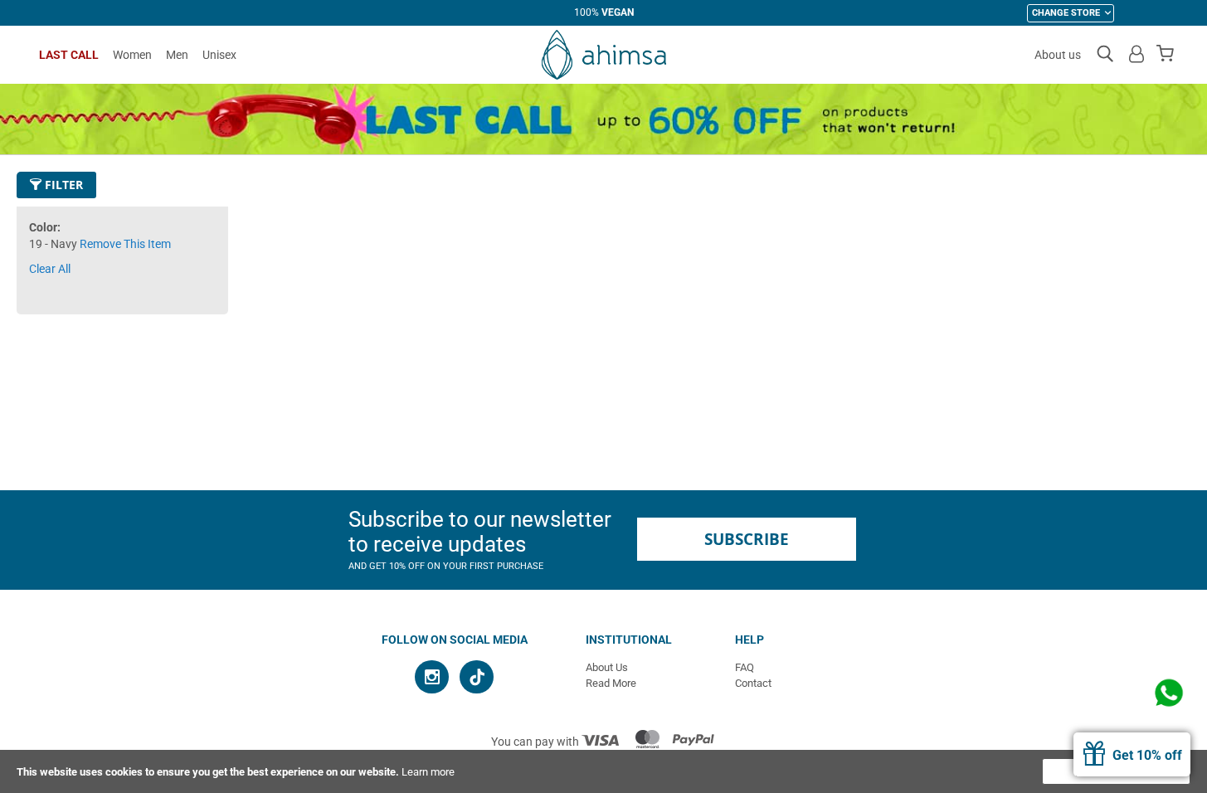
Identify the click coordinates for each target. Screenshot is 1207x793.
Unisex (219, 54)
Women (132, 54)
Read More (611, 683)
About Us (607, 667)
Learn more (428, 772)
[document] (603, 771)
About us (1057, 54)
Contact (753, 683)
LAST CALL (69, 54)
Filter (62, 184)
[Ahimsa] (604, 55)
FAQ (744, 667)
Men (177, 54)
